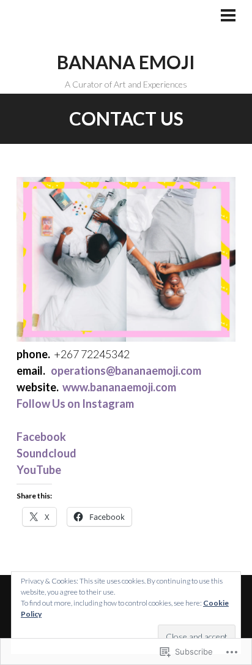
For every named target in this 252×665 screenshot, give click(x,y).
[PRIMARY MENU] (228, 16)
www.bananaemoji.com (119, 387)
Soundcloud (46, 453)
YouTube (39, 469)
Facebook (41, 436)
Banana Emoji (126, 62)
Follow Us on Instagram (75, 403)
